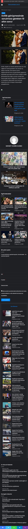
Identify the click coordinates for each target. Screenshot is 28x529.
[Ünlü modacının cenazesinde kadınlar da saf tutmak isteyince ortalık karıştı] (7, 387)
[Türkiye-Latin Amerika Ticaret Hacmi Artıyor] (7, 405)
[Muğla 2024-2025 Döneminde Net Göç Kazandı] (7, 453)
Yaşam (9, 10)
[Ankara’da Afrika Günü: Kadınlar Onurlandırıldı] (7, 439)
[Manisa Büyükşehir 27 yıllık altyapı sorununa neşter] (21, 200)
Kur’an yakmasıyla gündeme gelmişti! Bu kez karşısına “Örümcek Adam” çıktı (18, 324)
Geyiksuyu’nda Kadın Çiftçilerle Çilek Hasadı (18, 379)
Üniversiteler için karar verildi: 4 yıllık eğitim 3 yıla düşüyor (18, 332)
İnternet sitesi (4, 285)
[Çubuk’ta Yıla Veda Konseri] (7, 346)
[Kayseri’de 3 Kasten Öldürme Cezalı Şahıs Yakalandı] (7, 432)
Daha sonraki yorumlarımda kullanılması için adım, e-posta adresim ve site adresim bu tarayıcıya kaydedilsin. (14, 293)
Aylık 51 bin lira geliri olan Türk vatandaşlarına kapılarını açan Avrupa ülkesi (18, 314)
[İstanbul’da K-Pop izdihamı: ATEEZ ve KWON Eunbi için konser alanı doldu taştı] (21, 216)
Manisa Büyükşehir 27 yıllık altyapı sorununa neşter (21, 207)
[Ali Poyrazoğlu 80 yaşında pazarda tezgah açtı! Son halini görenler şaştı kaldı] (9, 104)
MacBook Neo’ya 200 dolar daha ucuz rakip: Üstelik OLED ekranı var (18, 352)
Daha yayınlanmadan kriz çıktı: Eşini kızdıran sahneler (7, 207)
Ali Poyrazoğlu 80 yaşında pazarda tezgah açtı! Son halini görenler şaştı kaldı (19, 106)
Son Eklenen (14, 306)
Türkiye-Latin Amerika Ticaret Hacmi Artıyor (18, 403)
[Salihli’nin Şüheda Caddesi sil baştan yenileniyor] (21, 234)
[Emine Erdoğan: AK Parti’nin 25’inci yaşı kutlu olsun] (7, 234)
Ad (2, 274)
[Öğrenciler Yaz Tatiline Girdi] (7, 360)
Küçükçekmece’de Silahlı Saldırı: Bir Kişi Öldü (17, 445)
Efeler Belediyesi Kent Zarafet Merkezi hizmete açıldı (18, 418)
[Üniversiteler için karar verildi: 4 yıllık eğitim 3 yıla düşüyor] (7, 332)
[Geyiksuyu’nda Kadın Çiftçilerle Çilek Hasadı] (7, 381)
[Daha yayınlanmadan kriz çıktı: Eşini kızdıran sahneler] (7, 200)
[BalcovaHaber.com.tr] (14, 4)
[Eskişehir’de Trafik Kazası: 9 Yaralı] (7, 412)
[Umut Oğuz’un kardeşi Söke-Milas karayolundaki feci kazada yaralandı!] (7, 216)
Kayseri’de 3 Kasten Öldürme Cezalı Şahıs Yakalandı (18, 431)
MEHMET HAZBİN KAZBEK (9, 25)
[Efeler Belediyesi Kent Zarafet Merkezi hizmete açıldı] (7, 418)
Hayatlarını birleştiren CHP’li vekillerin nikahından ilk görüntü (18, 366)
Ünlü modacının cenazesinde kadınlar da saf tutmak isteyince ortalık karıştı (18, 388)
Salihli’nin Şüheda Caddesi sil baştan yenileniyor (20, 241)
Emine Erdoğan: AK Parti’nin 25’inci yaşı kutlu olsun (6, 241)
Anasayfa (4, 10)
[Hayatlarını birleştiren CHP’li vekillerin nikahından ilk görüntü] (7, 367)
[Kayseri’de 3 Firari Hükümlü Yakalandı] (7, 425)
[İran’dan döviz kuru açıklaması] (7, 339)
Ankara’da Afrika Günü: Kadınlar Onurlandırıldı (18, 438)
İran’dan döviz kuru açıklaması (17, 338)
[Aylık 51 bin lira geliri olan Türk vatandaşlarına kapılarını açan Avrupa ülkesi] (7, 313)
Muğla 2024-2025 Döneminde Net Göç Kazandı (17, 453)
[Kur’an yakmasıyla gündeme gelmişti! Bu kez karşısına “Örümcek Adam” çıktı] (7, 323)
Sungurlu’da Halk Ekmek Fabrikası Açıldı (18, 372)
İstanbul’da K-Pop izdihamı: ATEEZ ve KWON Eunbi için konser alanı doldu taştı (20, 224)
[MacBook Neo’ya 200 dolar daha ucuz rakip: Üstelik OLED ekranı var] (7, 353)
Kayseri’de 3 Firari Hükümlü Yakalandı (17, 424)
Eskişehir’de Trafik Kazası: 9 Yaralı (17, 410)
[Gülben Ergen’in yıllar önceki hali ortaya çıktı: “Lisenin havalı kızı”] (9, 119)
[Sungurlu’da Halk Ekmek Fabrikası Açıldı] (7, 374)
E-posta (3, 279)
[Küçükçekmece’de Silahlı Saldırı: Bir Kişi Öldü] (7, 446)
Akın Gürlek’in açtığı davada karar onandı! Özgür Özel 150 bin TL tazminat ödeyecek (18, 396)
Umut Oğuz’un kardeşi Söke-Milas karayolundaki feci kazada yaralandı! (7, 223)
